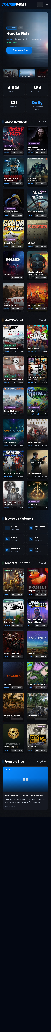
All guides (41, 761)
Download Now (21, 48)
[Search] (40, 4)
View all (42, 121)
